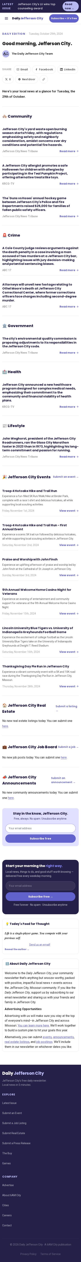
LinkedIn (69, 69)
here (5, 726)
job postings (44, 1042)
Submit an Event (12, 1113)
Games (6, 1163)
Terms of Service (50, 1254)
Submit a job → (68, 747)
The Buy (7, 1153)
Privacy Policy (28, 1254)
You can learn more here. (34, 1025)
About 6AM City (11, 1195)
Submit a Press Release (16, 1143)
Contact (7, 1225)
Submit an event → (66, 477)
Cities (5, 1205)
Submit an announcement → (63, 780)
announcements (63, 1037)
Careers (7, 1215)
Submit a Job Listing (14, 1123)
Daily (27, 18)
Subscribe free (40, 838)
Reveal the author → (17, 949)
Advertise (8, 1185)
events (47, 1037)
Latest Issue (9, 1103)
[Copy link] (44, 79)
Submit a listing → (66, 708)
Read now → (69, 6)
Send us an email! (39, 944)
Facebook (46, 69)
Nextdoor (28, 79)
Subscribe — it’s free (64, 18)
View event (67, 511)
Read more (67, 151)
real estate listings (17, 1042)
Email (24, 69)
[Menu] (6, 18)
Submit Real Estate (13, 1133)
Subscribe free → (40, 897)
